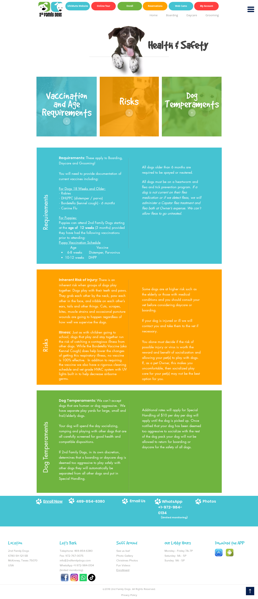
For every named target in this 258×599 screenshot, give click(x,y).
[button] (45, 195)
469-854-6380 (83, 550)
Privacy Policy (129, 595)
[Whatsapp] (83, 577)
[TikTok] (91, 577)
